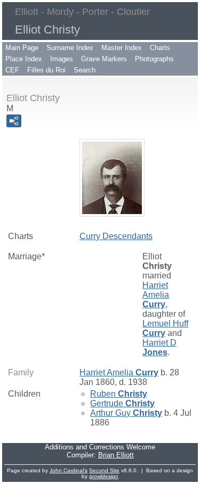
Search (84, 70)
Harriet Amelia (155, 295)
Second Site (104, 470)
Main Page (21, 48)
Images (61, 59)
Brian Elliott (116, 455)
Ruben (118, 393)
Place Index (23, 59)
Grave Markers (104, 59)
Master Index (121, 48)
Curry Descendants (116, 236)
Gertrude (122, 403)
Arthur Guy (126, 412)
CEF (12, 70)
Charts (160, 48)
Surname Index (69, 48)
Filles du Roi (46, 70)
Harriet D (159, 347)
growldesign (103, 476)
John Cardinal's (68, 470)
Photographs (154, 59)
